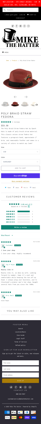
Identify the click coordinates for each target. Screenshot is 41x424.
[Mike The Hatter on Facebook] (16, 26)
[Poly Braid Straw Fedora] (20, 79)
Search (20, 328)
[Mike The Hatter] (20, 37)
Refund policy (20, 345)
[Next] (26, 96)
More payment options (20, 181)
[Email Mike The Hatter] (28, 26)
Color (3, 157)
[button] (6, 122)
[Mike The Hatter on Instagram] (24, 26)
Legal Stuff (20, 338)
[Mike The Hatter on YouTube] (20, 26)
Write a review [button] (20, 227)
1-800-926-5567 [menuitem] (11, 15)
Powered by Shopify (30, 406)
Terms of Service (20, 342)
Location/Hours (20, 332)
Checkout (20, 18)
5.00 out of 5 (26, 204)
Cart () (32, 15)
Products (15, 60)
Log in (22, 15)
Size (2, 147)
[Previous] (15, 96)
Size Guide (20, 335)
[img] (6, 242)
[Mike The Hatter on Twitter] (12, 26)
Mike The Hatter (15, 406)
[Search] (5, 10)
